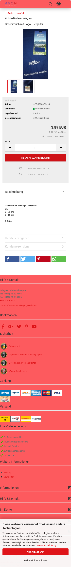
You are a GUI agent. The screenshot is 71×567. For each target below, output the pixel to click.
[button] (10, 148)
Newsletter (8, 477)
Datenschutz (15, 346)
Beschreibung (14, 191)
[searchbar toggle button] (50, 4)
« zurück (20, 13)
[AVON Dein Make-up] (8, 4)
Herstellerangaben (17, 238)
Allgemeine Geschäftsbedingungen (25, 354)
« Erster (10, 13)
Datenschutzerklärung (46, 545)
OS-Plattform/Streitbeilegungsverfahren (18, 305)
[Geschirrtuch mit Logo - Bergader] (35, 54)
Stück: (8, 141)
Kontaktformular (7, 300)
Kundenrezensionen (18, 246)
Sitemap (7, 472)
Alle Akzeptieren (35, 552)
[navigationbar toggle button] (67, 4)
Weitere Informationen (35, 560)
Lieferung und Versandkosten (22, 363)
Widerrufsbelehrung (18, 371)
